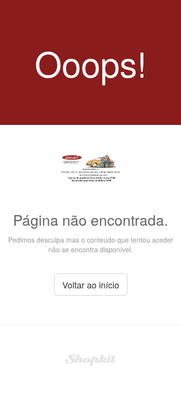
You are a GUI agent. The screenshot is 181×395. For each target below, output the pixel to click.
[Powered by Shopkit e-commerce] (90, 359)
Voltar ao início (90, 284)
